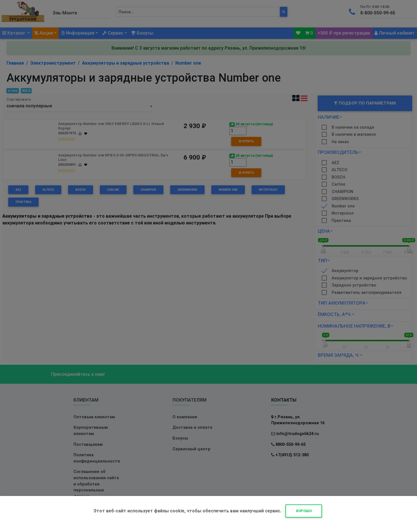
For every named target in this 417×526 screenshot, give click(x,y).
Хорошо (304, 511)
